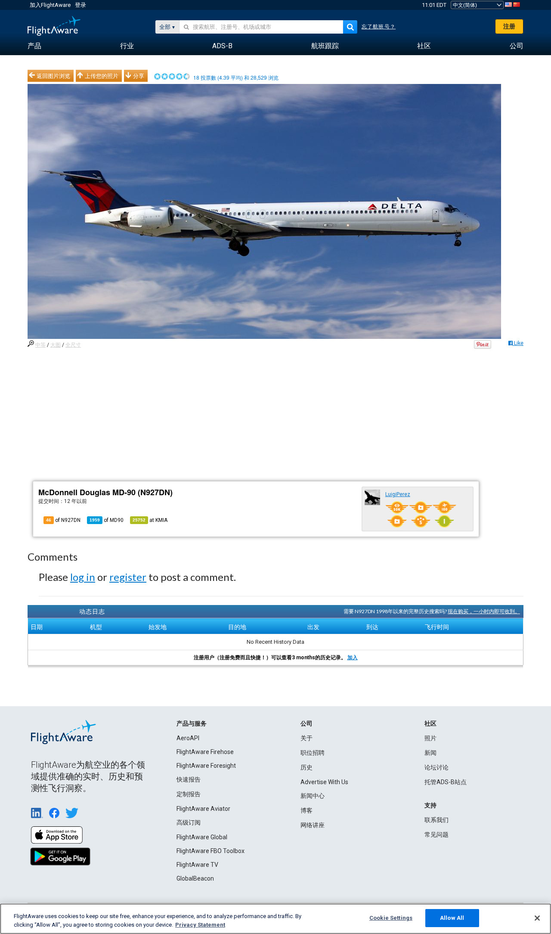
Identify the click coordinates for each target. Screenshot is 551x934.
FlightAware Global (201, 837)
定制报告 (188, 794)
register (127, 577)
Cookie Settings (390, 918)
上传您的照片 (101, 75)
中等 (40, 345)
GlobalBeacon (195, 878)
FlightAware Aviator (203, 808)
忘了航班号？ (379, 27)
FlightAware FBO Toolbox (210, 850)
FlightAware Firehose (205, 751)
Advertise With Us (324, 782)
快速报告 (188, 779)
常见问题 (436, 834)
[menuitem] (34, 46)
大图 (55, 345)
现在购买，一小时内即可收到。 (484, 611)
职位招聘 (312, 752)
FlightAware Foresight (206, 765)
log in (82, 577)
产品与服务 (191, 723)
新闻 (430, 752)
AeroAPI (187, 738)
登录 (80, 5)
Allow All (452, 918)
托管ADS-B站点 (445, 782)
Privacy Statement (200, 925)
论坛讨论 (436, 767)
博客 (306, 810)
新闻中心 (312, 795)
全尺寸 (73, 345)
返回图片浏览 (53, 75)
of (107, 520)
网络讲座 (312, 825)
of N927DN (63, 520)
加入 (352, 658)
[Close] (537, 918)
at (150, 520)
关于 (306, 738)
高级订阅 (188, 822)
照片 (430, 738)
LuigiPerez (397, 494)
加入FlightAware (50, 5)
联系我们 (436, 819)
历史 (306, 767)
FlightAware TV (197, 864)
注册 (509, 26)
